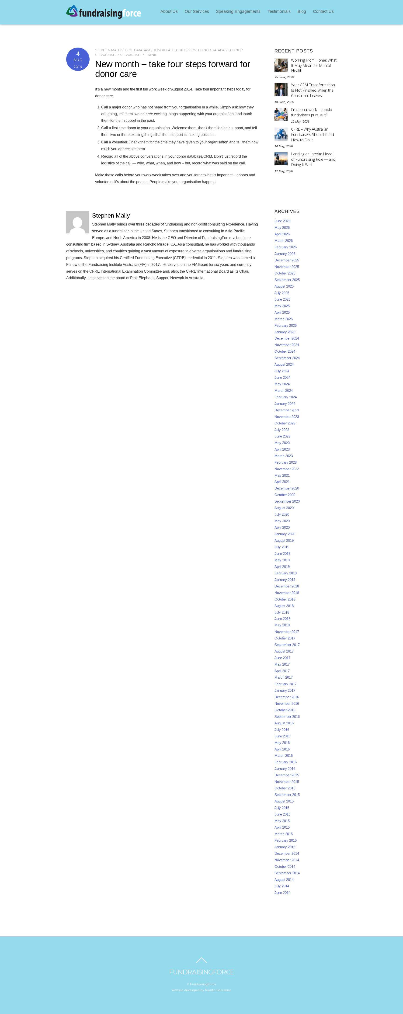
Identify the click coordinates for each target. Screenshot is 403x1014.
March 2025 (283, 319)
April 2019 (282, 567)
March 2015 (283, 834)
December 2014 (286, 853)
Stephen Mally (108, 50)
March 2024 (283, 390)
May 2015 (282, 821)
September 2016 (287, 717)
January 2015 (284, 847)
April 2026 (282, 234)
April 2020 (282, 527)
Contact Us (323, 11)
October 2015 (284, 788)
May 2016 (282, 743)
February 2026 (285, 247)
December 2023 (286, 410)
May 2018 (282, 625)
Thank (150, 55)
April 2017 (282, 671)
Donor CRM (186, 50)
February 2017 (285, 684)
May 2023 (282, 443)
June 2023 (282, 436)
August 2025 (284, 286)
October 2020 (284, 495)
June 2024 (282, 377)
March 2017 (283, 677)
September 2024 (287, 358)
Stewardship (132, 55)
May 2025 (282, 306)
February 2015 (285, 840)
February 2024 (285, 397)
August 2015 (284, 801)
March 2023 (283, 456)
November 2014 (286, 860)
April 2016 (282, 749)
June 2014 (282, 893)
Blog (302, 11)
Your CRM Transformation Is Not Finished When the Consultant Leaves (313, 90)
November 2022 (286, 469)
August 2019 (284, 540)
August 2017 (284, 651)
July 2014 (281, 886)
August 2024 (284, 364)
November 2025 (286, 267)
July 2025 (281, 293)
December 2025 (286, 260)
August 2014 (284, 880)
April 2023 (282, 449)
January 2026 (284, 254)
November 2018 (286, 593)
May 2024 (282, 384)
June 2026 (282, 221)
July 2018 (281, 612)
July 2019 (281, 547)
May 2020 (282, 521)
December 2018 (286, 586)
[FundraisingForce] (103, 16)
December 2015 (286, 775)
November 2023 (286, 417)
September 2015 (287, 795)
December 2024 (286, 338)
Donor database (213, 50)
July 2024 (281, 371)
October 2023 (284, 423)
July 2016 (281, 730)
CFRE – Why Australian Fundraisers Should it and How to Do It (312, 134)
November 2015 (286, 782)
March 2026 (283, 241)
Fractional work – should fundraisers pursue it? (311, 112)
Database (142, 50)
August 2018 (284, 606)
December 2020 (286, 488)
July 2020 (281, 514)
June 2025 (282, 299)
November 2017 (286, 632)
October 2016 (284, 710)
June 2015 (282, 814)
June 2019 (282, 554)
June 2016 (282, 736)
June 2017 (282, 658)
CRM (129, 50)
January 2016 (284, 769)
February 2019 (285, 573)
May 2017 (282, 664)
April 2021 (282, 482)
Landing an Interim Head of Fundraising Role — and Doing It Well (313, 159)
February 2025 (285, 325)
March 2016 (283, 755)
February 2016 (285, 762)
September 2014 (287, 873)
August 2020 (284, 508)
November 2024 (286, 345)
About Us (169, 11)
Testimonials (279, 11)
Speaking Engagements (238, 11)
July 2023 (281, 430)
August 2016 (284, 723)
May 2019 (282, 560)
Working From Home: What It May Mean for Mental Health (314, 65)
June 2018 (282, 619)
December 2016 (286, 697)
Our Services (197, 11)
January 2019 (284, 580)
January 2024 (284, 404)
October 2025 (284, 273)
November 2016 (286, 703)
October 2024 (284, 351)
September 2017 (287, 645)
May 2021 (282, 475)
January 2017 (284, 690)
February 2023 (285, 462)
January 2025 (284, 332)
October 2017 (284, 638)
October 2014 (284, 866)
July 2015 (281, 808)
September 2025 (287, 280)
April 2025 (282, 312)
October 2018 (284, 599)
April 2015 (282, 827)
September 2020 (287, 501)
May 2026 (282, 227)
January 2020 (284, 534)
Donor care (163, 50)
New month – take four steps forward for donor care (172, 69)
